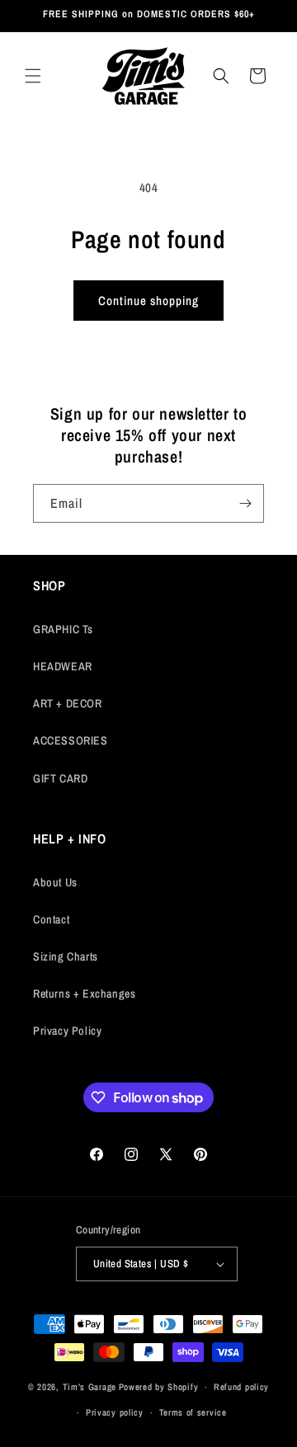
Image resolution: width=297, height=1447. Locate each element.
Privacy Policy (67, 1030)
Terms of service (193, 1412)
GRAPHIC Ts (63, 629)
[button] (33, 76)
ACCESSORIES (70, 740)
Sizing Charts (65, 956)
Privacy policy (115, 1412)
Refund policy (241, 1387)
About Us (55, 882)
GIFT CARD (60, 778)
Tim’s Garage (89, 1387)
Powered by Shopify (159, 1387)
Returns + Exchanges (84, 993)
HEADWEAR (62, 666)
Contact (51, 919)
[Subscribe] (245, 503)
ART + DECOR (67, 703)
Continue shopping (148, 300)
